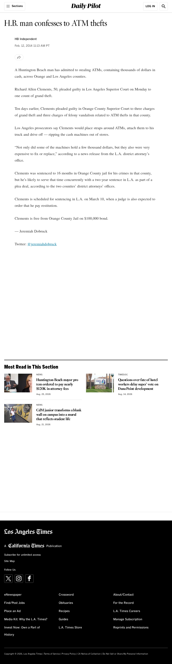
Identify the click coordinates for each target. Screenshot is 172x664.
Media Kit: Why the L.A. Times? (25, 619)
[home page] (86, 6)
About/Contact (123, 594)
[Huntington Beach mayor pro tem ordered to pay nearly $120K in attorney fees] (18, 383)
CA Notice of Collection (89, 654)
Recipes (64, 611)
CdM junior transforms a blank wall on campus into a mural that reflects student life (58, 415)
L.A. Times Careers (126, 611)
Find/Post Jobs (14, 603)
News (39, 375)
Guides (63, 619)
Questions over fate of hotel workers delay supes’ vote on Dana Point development (138, 384)
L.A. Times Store (70, 627)
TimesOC (123, 375)
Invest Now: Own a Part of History (22, 631)
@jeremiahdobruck (42, 243)
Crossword (66, 594)
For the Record (123, 603)
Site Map (9, 561)
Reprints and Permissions (131, 627)
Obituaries (66, 603)
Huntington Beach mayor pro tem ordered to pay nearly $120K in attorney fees (57, 384)
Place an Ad (12, 611)
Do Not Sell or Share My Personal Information (125, 654)
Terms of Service (52, 654)
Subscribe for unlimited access (22, 555)
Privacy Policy (69, 654)
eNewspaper (13, 594)
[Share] (19, 57)
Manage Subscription (127, 619)
